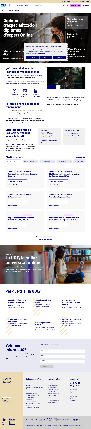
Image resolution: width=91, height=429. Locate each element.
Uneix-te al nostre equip (53, 393)
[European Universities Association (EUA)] (66, 419)
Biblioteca (50, 383)
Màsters (28, 385)
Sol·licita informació (75, 5)
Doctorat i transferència (31, 393)
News (80, 1)
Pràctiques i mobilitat (53, 389)
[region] (46, 52)
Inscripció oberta (79, 161)
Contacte (88, 1)
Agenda (83, 1)
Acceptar (33, 57)
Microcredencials (52, 387)
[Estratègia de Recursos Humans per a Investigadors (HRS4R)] (4, 421)
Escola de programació (31, 401)
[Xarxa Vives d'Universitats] (40, 419)
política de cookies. (41, 53)
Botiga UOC (72, 400)
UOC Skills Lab (29, 399)
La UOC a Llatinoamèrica (75, 394)
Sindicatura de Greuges (41, 425)
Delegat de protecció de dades (69, 425)
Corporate (64, 1)
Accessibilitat (78, 425)
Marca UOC (72, 398)
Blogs (71, 392)
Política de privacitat (57, 425)
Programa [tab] (44, 344)
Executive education (30, 391)
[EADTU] (75, 419)
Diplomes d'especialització (47, 132)
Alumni (68, 1)
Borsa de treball (51, 391)
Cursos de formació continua (32, 395)
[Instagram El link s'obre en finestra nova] (71, 383)
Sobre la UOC (74, 1)
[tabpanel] (62, 358)
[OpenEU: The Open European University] (12, 421)
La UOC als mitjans (74, 396)
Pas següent (44, 366)
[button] (17, 181)
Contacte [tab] (55, 344)
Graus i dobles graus (30, 383)
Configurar (59, 57)
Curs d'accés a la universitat (32, 407)
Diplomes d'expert (72, 131)
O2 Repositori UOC (52, 396)
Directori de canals (74, 389)
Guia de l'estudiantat (52, 385)
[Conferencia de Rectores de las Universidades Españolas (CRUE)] (49, 419)
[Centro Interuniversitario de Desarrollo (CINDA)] (57, 419)
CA (63, 5)
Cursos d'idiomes (30, 397)
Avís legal (49, 425)
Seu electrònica (51, 402)
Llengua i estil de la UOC (53, 398)
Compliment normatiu (30, 425)
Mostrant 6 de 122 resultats (45, 235)
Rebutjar (46, 57)
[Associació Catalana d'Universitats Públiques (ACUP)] (30, 419)
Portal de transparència (53, 400)
